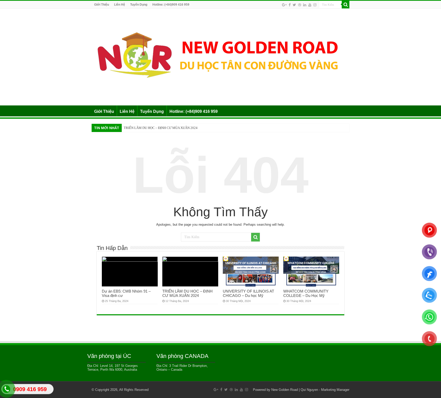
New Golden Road (284, 390)
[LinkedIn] (305, 5)
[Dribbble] (300, 5)
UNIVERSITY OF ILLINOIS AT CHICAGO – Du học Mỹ (248, 293)
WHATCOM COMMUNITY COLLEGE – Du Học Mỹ (305, 293)
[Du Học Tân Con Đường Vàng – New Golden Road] (220, 56)
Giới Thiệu (101, 4)
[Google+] (284, 5)
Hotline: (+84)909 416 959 (170, 4)
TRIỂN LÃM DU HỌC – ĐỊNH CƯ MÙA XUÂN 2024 (161, 128)
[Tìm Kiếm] (345, 4)
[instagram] (315, 5)
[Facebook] (289, 5)
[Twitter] (294, 5)
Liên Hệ (119, 4)
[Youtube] (310, 5)
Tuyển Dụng (138, 4)
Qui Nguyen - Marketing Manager (325, 390)
